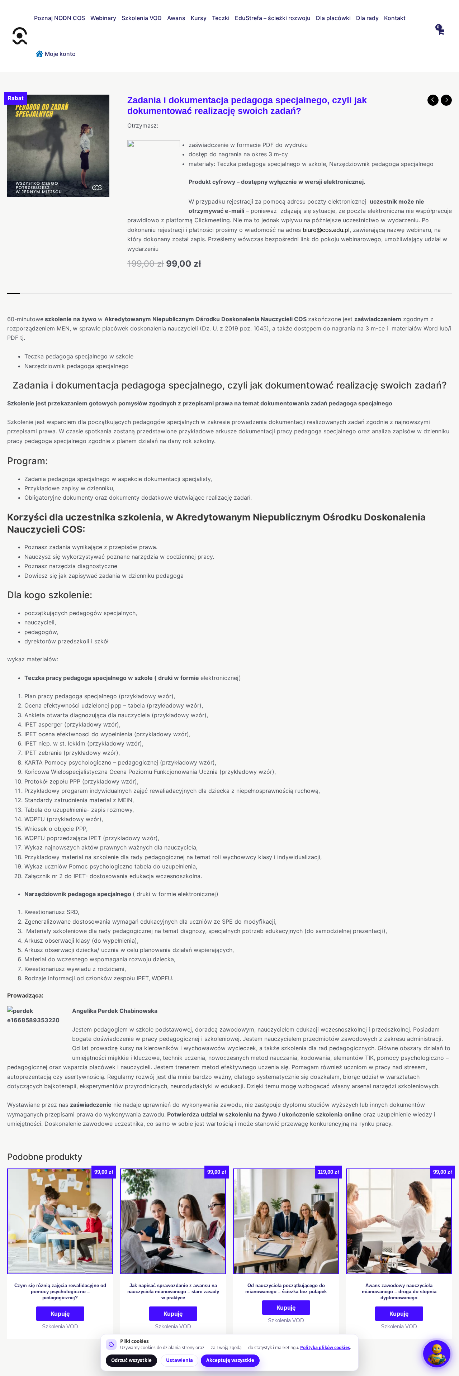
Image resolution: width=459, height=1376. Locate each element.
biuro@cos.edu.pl (326, 229)
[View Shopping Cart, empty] (440, 36)
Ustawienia (179, 1360)
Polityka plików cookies (325, 1347)
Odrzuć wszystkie (131, 1360)
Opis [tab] (13, 300)
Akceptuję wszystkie (230, 1360)
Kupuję (60, 1313)
